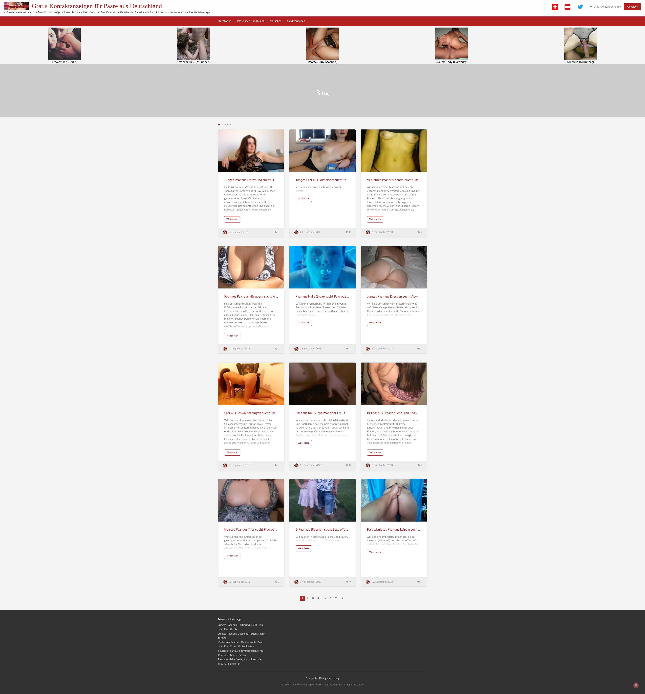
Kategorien (224, 21)
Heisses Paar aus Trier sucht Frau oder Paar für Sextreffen (264, 529)
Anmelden (632, 7)
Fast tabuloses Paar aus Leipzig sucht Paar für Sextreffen (406, 529)
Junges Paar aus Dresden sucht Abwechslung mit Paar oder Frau (412, 296)
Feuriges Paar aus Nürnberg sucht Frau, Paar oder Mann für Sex (269, 296)
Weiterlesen (232, 219)
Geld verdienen (296, 21)
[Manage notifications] (636, 685)
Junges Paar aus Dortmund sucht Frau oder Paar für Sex (263, 180)
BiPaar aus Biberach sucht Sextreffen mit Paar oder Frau (335, 529)
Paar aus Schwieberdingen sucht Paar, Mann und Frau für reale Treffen (273, 413)
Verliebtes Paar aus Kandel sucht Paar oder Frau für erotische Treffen (415, 180)
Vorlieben (276, 21)
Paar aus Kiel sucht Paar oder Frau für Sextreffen (330, 413)
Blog (336, 678)
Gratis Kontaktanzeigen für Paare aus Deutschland (97, 5)
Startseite (311, 678)
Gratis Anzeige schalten (607, 7)
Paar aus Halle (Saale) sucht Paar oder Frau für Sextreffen (335, 296)
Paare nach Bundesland (251, 21)
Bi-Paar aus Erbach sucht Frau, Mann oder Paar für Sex (405, 413)
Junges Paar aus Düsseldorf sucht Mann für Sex (329, 180)
